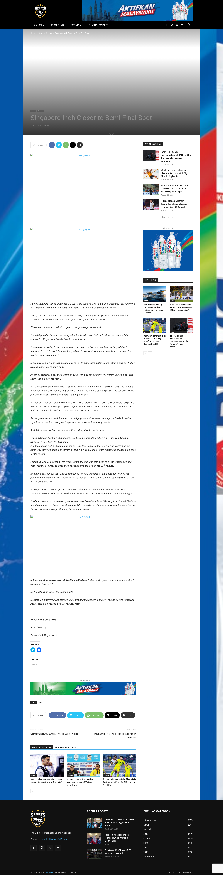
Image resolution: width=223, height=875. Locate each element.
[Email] (73, 145)
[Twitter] (177, 25)
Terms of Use (174, 872)
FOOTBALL (38, 24)
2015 (41, 702)
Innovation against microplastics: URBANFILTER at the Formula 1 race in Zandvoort (179, 341)
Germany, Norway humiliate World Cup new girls (54, 733)
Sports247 (48, 872)
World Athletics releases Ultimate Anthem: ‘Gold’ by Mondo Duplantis (174, 173)
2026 (146, 301)
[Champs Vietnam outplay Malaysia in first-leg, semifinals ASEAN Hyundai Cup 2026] (119, 765)
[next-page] (37, 791)
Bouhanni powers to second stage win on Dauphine (115, 735)
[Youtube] (182, 25)
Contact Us (188, 872)
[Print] (80, 145)
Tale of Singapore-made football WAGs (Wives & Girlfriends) (117, 838)
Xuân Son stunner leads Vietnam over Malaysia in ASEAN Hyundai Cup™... (181, 307)
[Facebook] (166, 25)
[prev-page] (32, 791)
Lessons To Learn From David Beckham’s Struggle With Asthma (119, 822)
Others (49, 33)
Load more (166, 217)
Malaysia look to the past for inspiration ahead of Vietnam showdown (80, 782)
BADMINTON (57, 24)
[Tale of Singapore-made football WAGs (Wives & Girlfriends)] (94, 838)
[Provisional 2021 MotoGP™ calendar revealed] (94, 854)
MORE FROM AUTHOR (65, 747)
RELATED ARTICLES (41, 747)
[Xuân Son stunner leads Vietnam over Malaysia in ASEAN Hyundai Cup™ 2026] (181, 294)
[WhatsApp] (66, 145)
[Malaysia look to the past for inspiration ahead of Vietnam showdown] (83, 765)
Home (33, 33)
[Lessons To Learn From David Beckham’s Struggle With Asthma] (94, 823)
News (41, 33)
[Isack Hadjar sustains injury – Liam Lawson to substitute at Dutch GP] (47, 765)
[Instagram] (172, 25)
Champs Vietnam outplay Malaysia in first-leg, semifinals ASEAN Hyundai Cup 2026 (119, 782)
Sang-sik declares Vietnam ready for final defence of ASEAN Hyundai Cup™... (174, 188)
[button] (189, 25)
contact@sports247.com (54, 839)
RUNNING (76, 24)
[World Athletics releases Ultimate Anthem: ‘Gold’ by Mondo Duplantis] (151, 174)
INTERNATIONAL (96, 24)
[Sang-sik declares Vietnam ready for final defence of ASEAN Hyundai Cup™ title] (151, 189)
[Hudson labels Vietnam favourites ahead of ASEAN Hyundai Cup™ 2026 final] (151, 204)
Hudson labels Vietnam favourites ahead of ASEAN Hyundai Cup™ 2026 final (174, 204)
